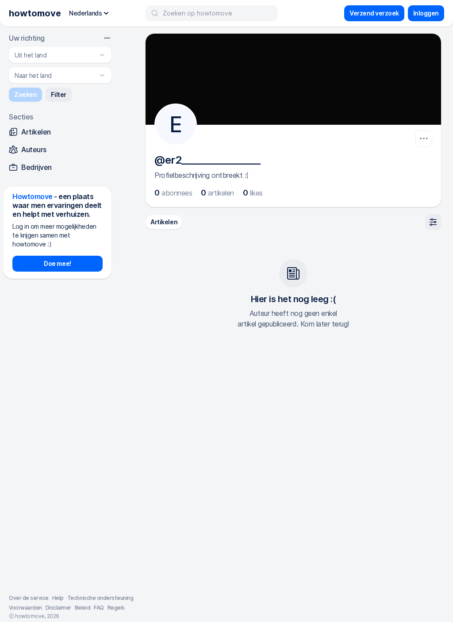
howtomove (35, 13)
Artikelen (163, 222)
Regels (116, 607)
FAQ (99, 607)
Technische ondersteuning (100, 598)
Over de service (29, 598)
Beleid (82, 607)
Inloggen (426, 13)
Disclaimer (58, 607)
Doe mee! (57, 263)
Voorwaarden (25, 607)
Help (58, 598)
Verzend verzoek (374, 13)
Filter (58, 94)
